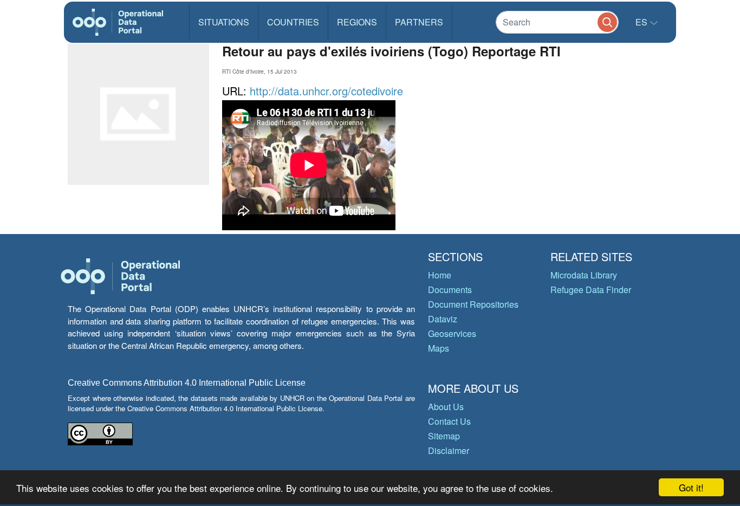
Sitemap (444, 436)
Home (439, 275)
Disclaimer (448, 450)
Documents (450, 289)
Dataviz (442, 319)
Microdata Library (583, 275)
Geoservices (452, 333)
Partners (419, 22)
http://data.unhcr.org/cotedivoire (326, 91)
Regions (357, 22)
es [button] (642, 22)
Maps (438, 348)
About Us (446, 406)
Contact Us (449, 421)
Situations (223, 22)
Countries (293, 22)
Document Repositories (473, 304)
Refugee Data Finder (590, 289)
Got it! (691, 487)
